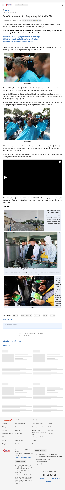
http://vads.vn (43, 461)
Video (50, 423)
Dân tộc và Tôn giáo (7, 433)
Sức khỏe (17, 427)
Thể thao (4, 437)
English (34, 440)
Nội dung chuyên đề (37, 437)
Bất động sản (19, 440)
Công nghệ (18, 430)
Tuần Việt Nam (36, 420)
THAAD (45, 315)
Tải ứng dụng (41, 478)
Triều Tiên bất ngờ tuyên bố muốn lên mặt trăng (20, 39)
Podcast (50, 430)
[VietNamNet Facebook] (44, 475)
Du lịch (17, 437)
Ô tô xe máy (18, 433)
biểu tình (15, 315)
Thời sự (4, 427)
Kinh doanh (5, 430)
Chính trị (4, 423)
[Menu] (3, 5)
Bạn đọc (17, 444)
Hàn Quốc (37, 315)
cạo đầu (52, 315)
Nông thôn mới (36, 430)
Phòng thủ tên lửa (26, 315)
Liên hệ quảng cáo (40, 450)
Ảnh (49, 420)
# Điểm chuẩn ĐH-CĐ (22, 5)
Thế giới (7, 10)
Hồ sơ (33, 444)
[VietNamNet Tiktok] (51, 475)
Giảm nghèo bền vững (38, 427)
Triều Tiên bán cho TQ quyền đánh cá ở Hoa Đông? (21, 37)
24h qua (50, 433)
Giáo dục (4, 440)
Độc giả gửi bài (56, 478)
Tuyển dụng (49, 481)
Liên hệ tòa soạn (20, 461)
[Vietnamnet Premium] (7, 421)
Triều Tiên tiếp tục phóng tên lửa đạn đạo (18, 41)
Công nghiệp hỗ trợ (37, 423)
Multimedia (51, 427)
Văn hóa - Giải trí (20, 423)
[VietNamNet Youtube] (48, 475)
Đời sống (17, 420)
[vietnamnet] (9, 6)
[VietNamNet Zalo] (55, 475)
